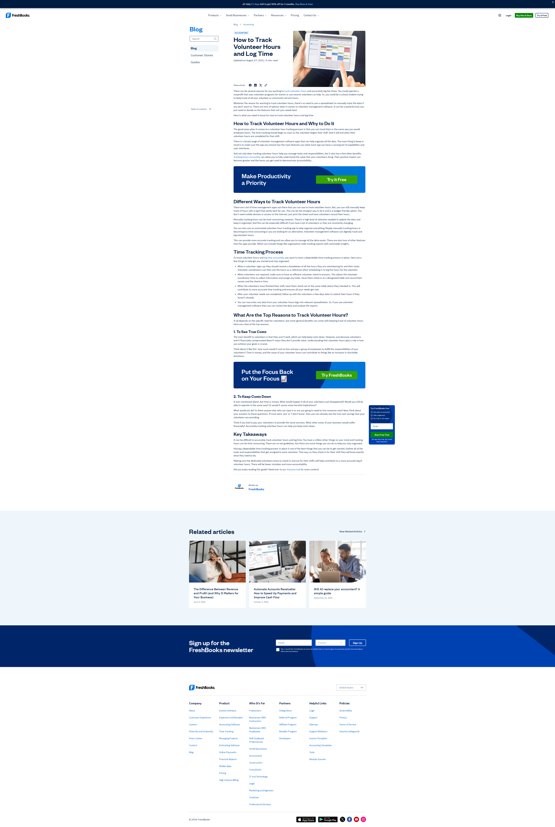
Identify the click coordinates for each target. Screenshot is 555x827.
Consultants (255, 769)
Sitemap (313, 724)
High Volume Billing (228, 780)
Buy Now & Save (524, 15)
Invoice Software (227, 710)
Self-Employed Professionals (256, 740)
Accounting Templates (320, 745)
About (192, 710)
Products (213, 15)
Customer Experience (200, 717)
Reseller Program (288, 731)
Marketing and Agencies (261, 790)
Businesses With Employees (257, 729)
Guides (195, 62)
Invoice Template (318, 738)
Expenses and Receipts (231, 717)
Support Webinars (318, 731)
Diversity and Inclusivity (201, 731)
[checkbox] (278, 649)
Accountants (255, 755)
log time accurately (274, 257)
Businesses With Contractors (257, 719)
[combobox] (204, 109)
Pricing (295, 15)
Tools (312, 752)
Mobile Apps (225, 766)
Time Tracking (226, 731)
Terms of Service (347, 724)
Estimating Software (229, 745)
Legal (252, 783)
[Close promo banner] (553, 2)
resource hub (293, 469)
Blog (194, 48)
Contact (193, 745)
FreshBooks (256, 489)
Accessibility (345, 710)
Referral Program (288, 717)
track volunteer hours (295, 91)
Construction (255, 762)
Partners (259, 15)
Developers (285, 738)
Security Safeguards (349, 731)
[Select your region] (499, 15)
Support (313, 717)
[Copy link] (266, 85)
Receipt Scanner (317, 759)
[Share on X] (260, 85)
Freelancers (255, 710)
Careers (193, 724)
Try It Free (542, 15)
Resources (277, 15)
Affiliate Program (287, 724)
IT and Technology (258, 776)
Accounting (248, 24)
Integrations (285, 710)
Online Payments (227, 752)
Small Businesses (236, 15)
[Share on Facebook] (250, 85)
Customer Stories (202, 55)
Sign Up (357, 643)
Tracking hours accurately (247, 157)
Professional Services (260, 804)
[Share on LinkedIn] (255, 85)
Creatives (254, 797)
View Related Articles (350, 531)
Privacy (343, 717)
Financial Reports (228, 759)
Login (508, 15)
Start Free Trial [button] (382, 434)
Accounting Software (229, 724)
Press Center (195, 738)
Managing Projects (228, 738)
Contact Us (310, 15)
